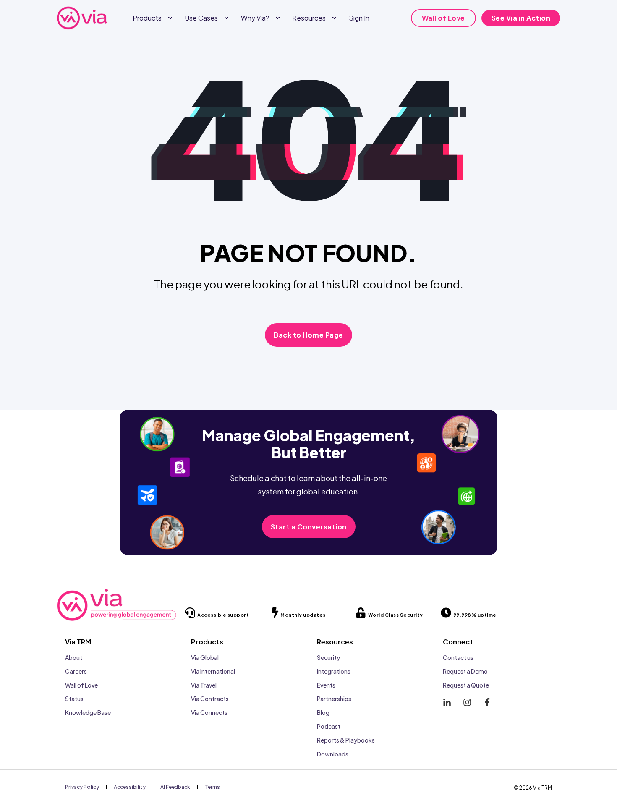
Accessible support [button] (223, 614)
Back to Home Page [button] (308, 334)
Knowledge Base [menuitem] (88, 712)
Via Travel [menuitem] (204, 685)
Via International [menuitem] (213, 671)
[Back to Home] (82, 18)
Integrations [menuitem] (333, 671)
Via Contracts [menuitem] (210, 698)
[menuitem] (170, 18)
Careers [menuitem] (76, 671)
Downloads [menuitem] (332, 754)
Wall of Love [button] (443, 17)
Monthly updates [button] (303, 614)
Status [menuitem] (74, 698)
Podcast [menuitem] (328, 726)
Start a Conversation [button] (309, 526)
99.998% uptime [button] (475, 614)
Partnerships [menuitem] (334, 698)
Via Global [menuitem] (205, 657)
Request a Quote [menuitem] (466, 685)
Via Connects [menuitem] (209, 712)
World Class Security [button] (395, 614)
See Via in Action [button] (521, 17)
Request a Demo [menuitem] (465, 671)
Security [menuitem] (328, 657)
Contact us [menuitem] (458, 657)
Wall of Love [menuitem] (81, 685)
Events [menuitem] (326, 685)
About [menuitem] (73, 657)
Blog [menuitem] (323, 712)
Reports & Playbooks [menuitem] (346, 740)
